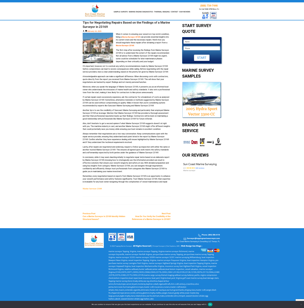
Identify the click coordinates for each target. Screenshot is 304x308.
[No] (301, 304)
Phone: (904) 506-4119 (211, 234)
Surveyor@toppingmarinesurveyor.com (203, 238)
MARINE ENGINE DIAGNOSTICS (141, 12)
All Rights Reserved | (143, 246)
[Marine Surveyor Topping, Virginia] (95, 10)
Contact (174, 12)
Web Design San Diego (191, 246)
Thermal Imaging (162, 12)
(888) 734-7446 (209, 5)
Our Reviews (184, 12)
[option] (185, 142)
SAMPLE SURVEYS (121, 12)
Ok (210, 304)
